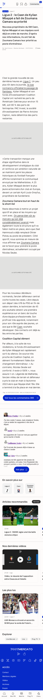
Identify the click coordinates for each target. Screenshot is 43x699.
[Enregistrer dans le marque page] (21, 4)
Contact (5, 672)
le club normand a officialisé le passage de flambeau (20, 88)
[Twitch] (41, 660)
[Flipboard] (24, 660)
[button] (35, 4)
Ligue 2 (26, 81)
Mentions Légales (9, 676)
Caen (19, 326)
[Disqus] (21, 442)
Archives (5, 684)
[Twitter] (8, 660)
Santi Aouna (8, 48)
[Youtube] (19, 660)
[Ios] (24, 654)
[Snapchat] (30, 660)
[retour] (3, 4)
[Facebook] (2, 660)
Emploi (5, 688)
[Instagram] (13, 660)
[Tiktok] (35, 660)
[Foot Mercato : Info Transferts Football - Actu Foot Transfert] (21, 649)
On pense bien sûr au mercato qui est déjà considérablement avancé (18, 219)
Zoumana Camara (30, 242)
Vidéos (5, 680)
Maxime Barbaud (19, 48)
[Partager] (25, 4)
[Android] (19, 654)
